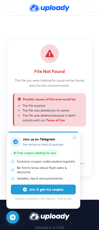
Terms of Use (55, 120)
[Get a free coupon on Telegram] (12, 217)
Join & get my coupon (46, 189)
